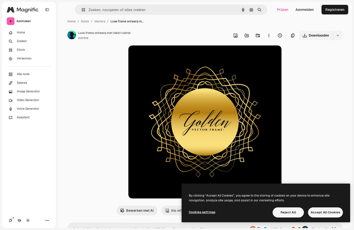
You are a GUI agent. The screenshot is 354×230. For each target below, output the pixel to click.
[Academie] (19, 220)
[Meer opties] (269, 35)
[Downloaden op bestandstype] (337, 35)
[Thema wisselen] (28, 220)
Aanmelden (304, 9)
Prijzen (282, 9)
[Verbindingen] (10, 220)
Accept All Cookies (325, 212)
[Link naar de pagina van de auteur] (71, 36)
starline (83, 38)
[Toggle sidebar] (47, 9)
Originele (160, 54)
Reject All (288, 212)
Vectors (99, 21)
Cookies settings (202, 212)
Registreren (334, 9)
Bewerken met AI (140, 210)
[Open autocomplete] (81, 10)
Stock (85, 21)
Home (71, 21)
